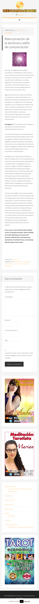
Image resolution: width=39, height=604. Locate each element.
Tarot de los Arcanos (11, 525)
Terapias (7, 520)
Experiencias (9, 496)
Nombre (8, 320)
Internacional (9, 505)
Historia (7, 513)
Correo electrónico (11, 330)
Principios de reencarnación (21, 264)
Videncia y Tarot (10, 500)
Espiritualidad (18, 261)
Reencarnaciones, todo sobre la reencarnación (19, 6)
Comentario (9, 297)
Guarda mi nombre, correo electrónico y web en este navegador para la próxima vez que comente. (19, 355)
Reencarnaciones (10, 486)
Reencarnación (9, 266)
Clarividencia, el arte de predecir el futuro (21, 527)
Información (16, 259)
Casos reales (9, 509)
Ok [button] (21, 601)
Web (6, 340)
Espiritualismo (26, 261)
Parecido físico (9, 264)
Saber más (27, 601)
